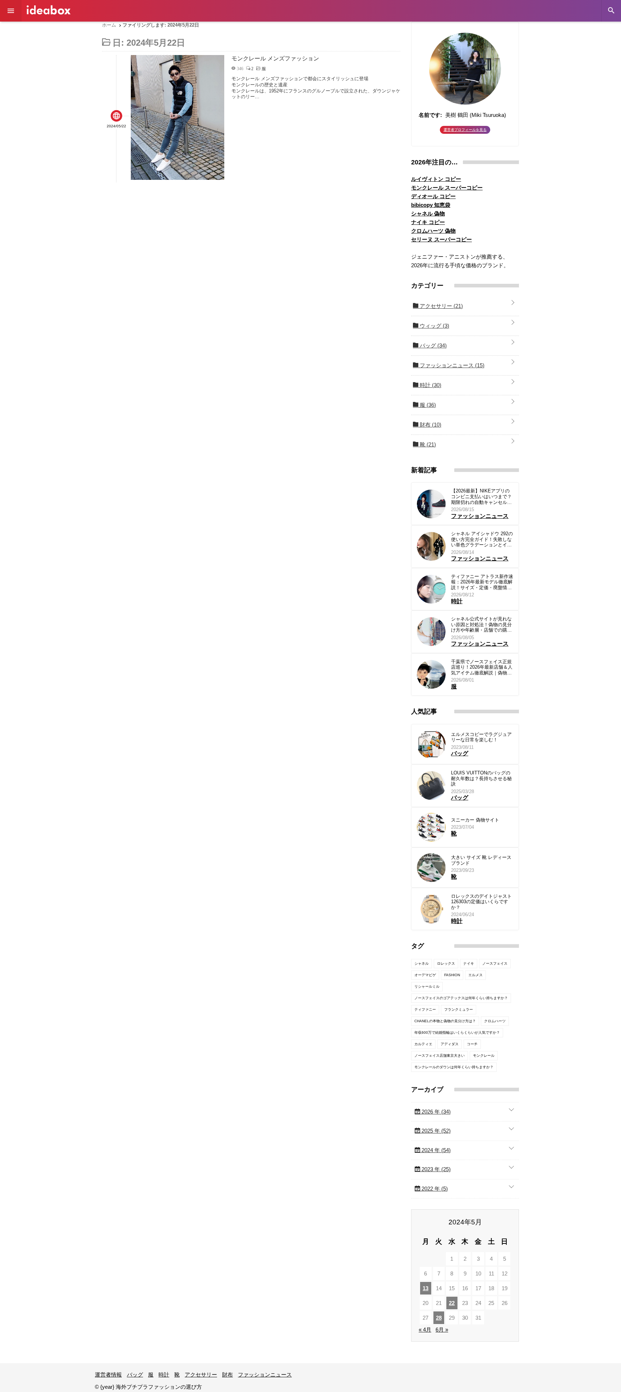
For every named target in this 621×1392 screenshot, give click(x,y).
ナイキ (468, 963)
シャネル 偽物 (428, 213)
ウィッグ (433, 326)
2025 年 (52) (435, 1131)
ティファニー (425, 1009)
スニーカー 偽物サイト (475, 820)
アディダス (450, 1044)
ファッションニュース (451, 365)
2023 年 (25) (435, 1169)
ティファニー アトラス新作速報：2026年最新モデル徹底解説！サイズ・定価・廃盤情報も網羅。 (482, 582)
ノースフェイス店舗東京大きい (439, 1055)
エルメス (475, 975)
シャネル (421, 963)
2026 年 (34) (435, 1112)
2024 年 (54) (435, 1150)
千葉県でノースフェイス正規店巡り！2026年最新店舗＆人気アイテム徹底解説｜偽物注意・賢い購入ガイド (481, 667)
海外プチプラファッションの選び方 (48, 10)
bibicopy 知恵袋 (430, 205)
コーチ (472, 1044)
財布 (429, 425)
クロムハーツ (495, 1021)
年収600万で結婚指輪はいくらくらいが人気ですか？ (457, 1032)
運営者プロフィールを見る (465, 130)
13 (425, 1288)
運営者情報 (108, 1374)
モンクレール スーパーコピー (447, 188)
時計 (429, 385)
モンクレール (483, 1055)
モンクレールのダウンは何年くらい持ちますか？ (453, 1067)
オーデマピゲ (425, 975)
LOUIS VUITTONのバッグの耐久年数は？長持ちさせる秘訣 (481, 778)
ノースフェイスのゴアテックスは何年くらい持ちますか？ (461, 998)
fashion (452, 975)
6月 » (442, 1330)
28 (439, 1318)
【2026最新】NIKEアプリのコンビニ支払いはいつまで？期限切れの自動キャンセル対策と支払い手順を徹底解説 (481, 496)
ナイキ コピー (428, 222)
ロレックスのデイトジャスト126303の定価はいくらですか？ (481, 901)
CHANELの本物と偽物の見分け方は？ (445, 1021)
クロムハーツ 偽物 (433, 231)
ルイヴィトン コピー (436, 179)
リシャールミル (427, 986)
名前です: (430, 115)
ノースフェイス (494, 963)
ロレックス (446, 963)
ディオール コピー (433, 196)
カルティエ (423, 1044)
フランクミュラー (458, 1009)
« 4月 (425, 1330)
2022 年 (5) (434, 1189)
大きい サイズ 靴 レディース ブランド (481, 860)
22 (452, 1303)
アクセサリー (440, 306)
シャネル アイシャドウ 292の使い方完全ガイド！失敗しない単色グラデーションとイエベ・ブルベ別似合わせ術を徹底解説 (482, 539)
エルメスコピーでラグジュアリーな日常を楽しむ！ (481, 737)
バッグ (432, 345)
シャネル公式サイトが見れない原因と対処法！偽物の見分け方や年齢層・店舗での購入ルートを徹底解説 (481, 624)
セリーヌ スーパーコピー (441, 239)
